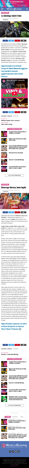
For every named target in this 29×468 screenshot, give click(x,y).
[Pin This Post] (17, 41)
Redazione (6, 19)
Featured (16, 116)
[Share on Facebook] (5, 41)
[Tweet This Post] (11, 41)
